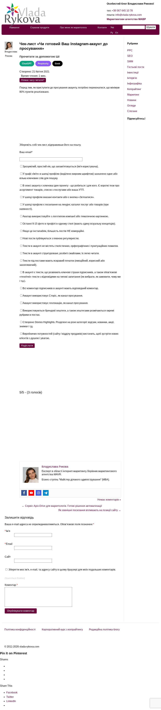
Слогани (132, 111)
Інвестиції (133, 72)
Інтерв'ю (132, 78)
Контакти (102, 27)
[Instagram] (38, 493)
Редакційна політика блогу (104, 629)
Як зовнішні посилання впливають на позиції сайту (89, 510)
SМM (130, 61)
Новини (131, 100)
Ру (112, 32)
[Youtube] (31, 493)
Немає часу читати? (32, 80)
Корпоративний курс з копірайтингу (62, 629)
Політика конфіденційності (20, 629)
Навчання (14, 27)
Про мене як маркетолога (73, 27)
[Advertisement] (70, 119)
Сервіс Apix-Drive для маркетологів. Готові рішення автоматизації (62, 506)
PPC (130, 50)
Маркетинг (133, 94)
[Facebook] (24, 493)
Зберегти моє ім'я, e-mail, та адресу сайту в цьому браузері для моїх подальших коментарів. (62, 569)
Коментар (11, 585)
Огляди (131, 105)
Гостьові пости (135, 67)
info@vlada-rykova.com (128, 14)
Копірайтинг (134, 89)
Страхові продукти (39, 27)
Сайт (8, 556)
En (116, 32)
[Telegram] (46, 493)
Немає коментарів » (109, 499)
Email (8, 544)
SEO (130, 56)
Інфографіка (134, 83)
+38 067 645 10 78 (122, 10)
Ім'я (7, 531)
